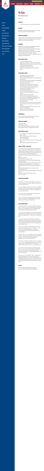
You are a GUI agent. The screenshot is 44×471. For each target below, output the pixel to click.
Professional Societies (6, 43)
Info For (26, 1)
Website (21, 18)
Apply (41, 1)
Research (31, 3)
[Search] (41, 4)
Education (3, 23)
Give (23, 1)
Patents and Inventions (6, 48)
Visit (38, 1)
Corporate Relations (13, 1)
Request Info (34, 1)
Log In (30, 1)
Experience (3, 30)
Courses (3, 54)
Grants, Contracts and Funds (7, 46)
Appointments (4, 38)
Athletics (18, 1)
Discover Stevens (19, 3)
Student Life (26, 3)
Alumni (21, 1)
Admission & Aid (37, 3)
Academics (13, 3)
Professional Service (5, 36)
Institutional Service (5, 33)
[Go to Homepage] (5, 5)
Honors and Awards (5, 41)
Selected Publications (5, 51)
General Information (5, 28)
